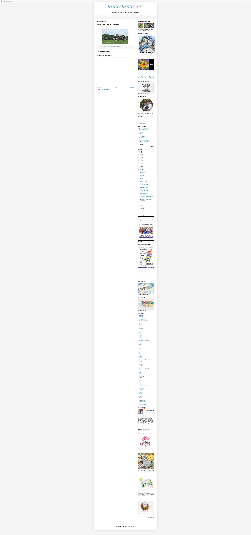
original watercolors (142, 319)
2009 (140, 169)
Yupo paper (141, 315)
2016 (140, 158)
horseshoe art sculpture (143, 404)
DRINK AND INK (142, 136)
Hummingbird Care (125, 18)
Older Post (132, 87)
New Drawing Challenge (144, 195)
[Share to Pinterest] (119, 46)
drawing (140, 335)
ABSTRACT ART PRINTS (143, 129)
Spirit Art (140, 393)
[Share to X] (116, 46)
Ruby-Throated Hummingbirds (144, 385)
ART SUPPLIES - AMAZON (143, 128)
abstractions (141, 345)
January (141, 210)
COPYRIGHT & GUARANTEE (144, 141)
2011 (140, 166)
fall (139, 349)
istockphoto (141, 361)
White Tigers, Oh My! (143, 181)
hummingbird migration (143, 375)
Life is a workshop (142, 400)
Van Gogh (140, 397)
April (141, 205)
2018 (140, 155)
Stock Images (98, 18)
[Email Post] (112, 46)
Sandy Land (141, 365)
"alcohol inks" (141, 317)
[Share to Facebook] (118, 46)
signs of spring (141, 376)
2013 (140, 163)
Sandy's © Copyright (145, 15)
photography (141, 328)
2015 (140, 160)
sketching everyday (142, 359)
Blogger (133, 526)
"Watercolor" (141, 343)
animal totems (141, 388)
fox (139, 381)
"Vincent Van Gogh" (142, 401)
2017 (140, 157)
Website (104, 15)
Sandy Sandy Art (148, 408)
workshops (141, 355)
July (141, 178)
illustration (141, 341)
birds (140, 347)
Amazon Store (106, 18)
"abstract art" (141, 325)
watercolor (141, 316)
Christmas (140, 353)
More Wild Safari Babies (144, 184)
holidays (140, 373)
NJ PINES (140, 377)
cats (139, 323)
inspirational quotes (142, 337)
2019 (140, 154)
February (141, 208)
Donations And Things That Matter (146, 202)
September (142, 175)
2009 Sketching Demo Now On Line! (146, 196)
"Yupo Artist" (141, 364)
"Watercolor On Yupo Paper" (144, 368)
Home (116, 87)
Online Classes (118, 15)
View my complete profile (142, 430)
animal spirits (141, 331)
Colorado (140, 351)
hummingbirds (141, 321)
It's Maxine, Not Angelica (144, 193)
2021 (140, 151)
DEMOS (140, 133)
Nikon (140, 384)
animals (140, 329)
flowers (140, 333)
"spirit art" (140, 324)
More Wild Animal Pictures (144, 190)
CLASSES (141, 132)
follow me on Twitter (150, 517)
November (142, 172)
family (140, 372)
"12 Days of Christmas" (143, 379)
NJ (139, 360)
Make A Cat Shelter (115, 18)
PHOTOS (140, 344)
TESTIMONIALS (142, 137)
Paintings (137, 15)
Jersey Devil (141, 396)
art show (140, 356)
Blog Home (98, 15)
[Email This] (114, 46)
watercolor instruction (142, 363)
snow (140, 336)
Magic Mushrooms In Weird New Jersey (147, 182)
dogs (140, 371)
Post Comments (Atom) (106, 89)
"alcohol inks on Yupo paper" (144, 340)
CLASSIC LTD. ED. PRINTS (144, 140)
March (141, 207)
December (142, 170)
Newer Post (99, 87)
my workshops (141, 357)
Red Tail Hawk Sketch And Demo (146, 198)
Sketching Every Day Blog (128, 15)
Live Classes (110, 15)
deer (140, 380)
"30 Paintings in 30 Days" (143, 320)
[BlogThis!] (115, 46)
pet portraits (141, 389)
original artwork (141, 367)
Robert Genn (141, 392)
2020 (140, 152)
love (139, 352)
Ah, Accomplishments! (144, 187)
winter (140, 348)
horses (140, 332)
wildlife (140, 369)
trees (140, 327)
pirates (140, 383)
